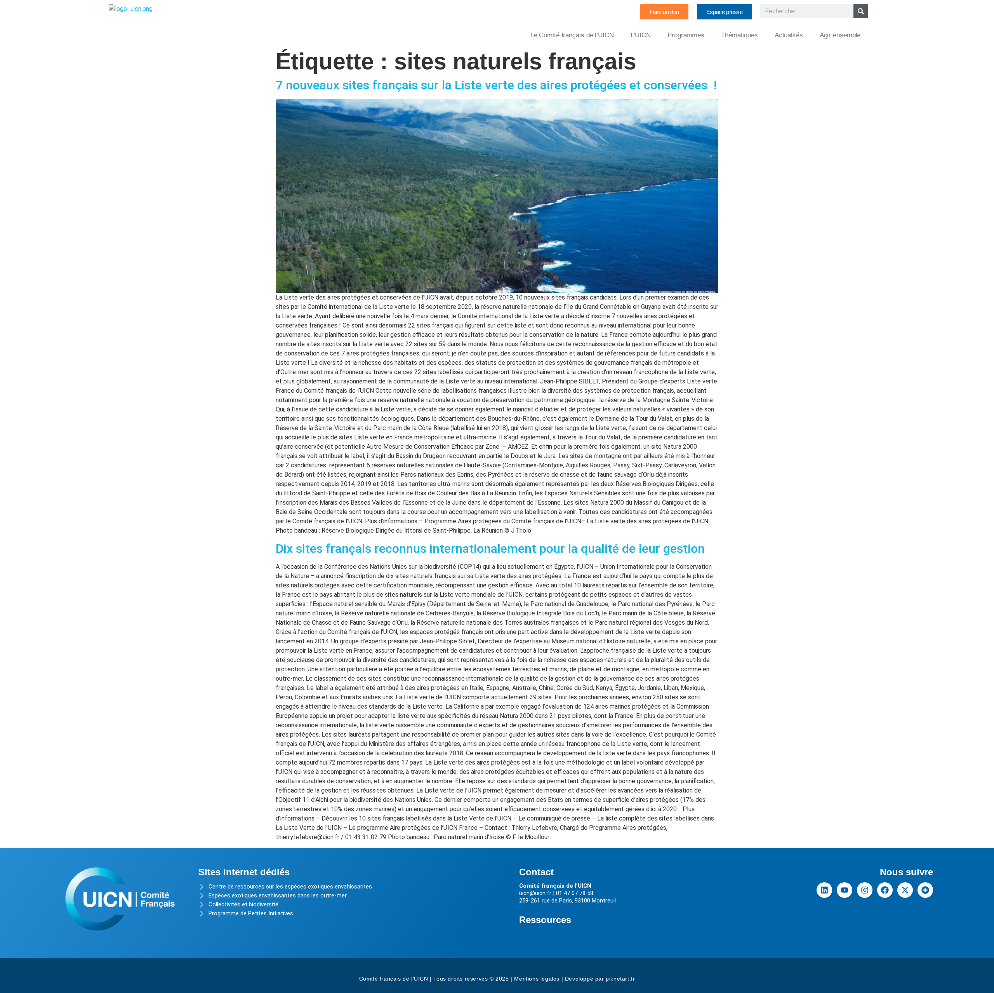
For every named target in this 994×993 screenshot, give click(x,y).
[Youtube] (844, 890)
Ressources (545, 920)
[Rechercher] (860, 11)
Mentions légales (537, 979)
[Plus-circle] (925, 890)
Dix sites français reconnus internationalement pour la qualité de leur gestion (490, 548)
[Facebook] (885, 890)
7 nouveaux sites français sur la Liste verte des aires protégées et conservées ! (496, 85)
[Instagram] (864, 890)
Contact (536, 872)
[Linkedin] (824, 890)
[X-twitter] (905, 890)
